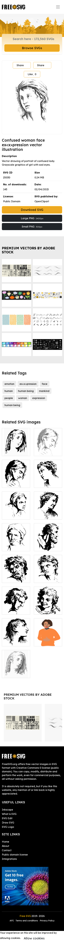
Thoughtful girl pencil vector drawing (48, 480)
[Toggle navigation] (58, 7)
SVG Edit (7, 818)
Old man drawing (15, 546)
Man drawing (13, 578)
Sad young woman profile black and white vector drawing (16, 446)
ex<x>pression (28, 383)
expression (38, 398)
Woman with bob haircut (48, 640)
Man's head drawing (16, 608)
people (9, 398)
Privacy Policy (47, 920)
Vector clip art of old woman (48, 513)
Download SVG (32, 210)
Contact (6, 850)
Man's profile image (48, 545)
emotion (9, 383)
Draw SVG (8, 822)
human (9, 390)
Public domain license (15, 854)
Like (32, 74)
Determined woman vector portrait (16, 511)
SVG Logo (8, 826)
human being (26, 390)
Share (20, 65)
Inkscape (7, 809)
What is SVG (9, 813)
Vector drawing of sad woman (16, 481)
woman (22, 398)
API (12, 920)
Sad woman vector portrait (48, 450)
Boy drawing (45, 610)
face (44, 383)
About (5, 845)
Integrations (9, 858)
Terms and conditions (27, 920)
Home (5, 841)
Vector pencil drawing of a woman (16, 638)
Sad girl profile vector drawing (16, 671)
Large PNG (32, 218)
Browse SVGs (32, 48)
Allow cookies (34, 938)
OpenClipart (41, 201)
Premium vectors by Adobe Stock (28, 250)
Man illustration (46, 578)
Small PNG (32, 226)
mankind (44, 390)
